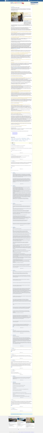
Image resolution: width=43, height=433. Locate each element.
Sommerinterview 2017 (14, 134)
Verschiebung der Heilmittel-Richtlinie (17, 67)
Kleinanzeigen (13, 0)
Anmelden (31, 0)
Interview (15, 138)
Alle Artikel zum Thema (22, 429)
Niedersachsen (32, 2)
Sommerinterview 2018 (14, 133)
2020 (17, 138)
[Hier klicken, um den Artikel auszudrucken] (31, 135)
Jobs (11, 0)
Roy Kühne (19, 138)
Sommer (12, 138)
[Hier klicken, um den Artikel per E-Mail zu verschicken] (30, 135)
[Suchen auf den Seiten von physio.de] (37, 0)
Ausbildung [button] (16, 0)
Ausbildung (28, 138)
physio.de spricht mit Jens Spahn (16, 48)
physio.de (6, 0)
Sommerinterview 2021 (14, 132)
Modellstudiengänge (26, 21)
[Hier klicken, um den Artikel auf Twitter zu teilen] (28, 135)
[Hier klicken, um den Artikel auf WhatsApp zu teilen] (27, 135)
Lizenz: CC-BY (21, 23)
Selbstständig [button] (20, 0)
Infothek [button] (23, 0)
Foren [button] (26, 0)
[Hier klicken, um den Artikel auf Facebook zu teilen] (29, 135)
